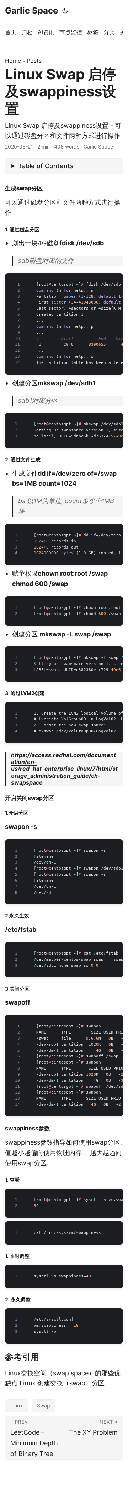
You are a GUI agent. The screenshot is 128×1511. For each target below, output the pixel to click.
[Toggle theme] (65, 10)
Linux (16, 1405)
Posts (34, 60)
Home (13, 60)
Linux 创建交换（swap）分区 (62, 1383)
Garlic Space (31, 10)
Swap (43, 1405)
